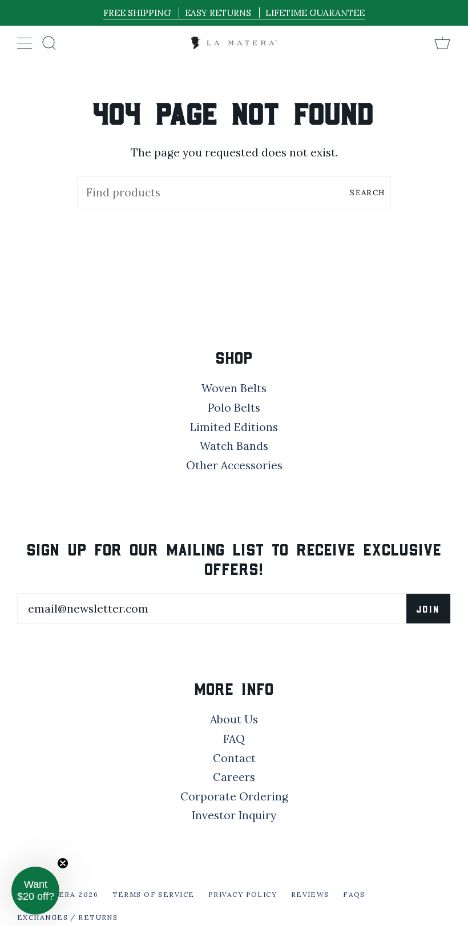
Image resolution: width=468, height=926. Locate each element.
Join (428, 608)
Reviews (310, 894)
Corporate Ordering (234, 796)
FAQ (234, 739)
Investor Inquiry (234, 815)
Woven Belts (234, 388)
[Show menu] (25, 42)
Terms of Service (153, 894)
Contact (234, 758)
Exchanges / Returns (67, 917)
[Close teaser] (62, 863)
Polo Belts (234, 407)
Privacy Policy (242, 894)
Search (367, 193)
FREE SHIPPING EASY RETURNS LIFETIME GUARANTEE (234, 12)
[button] (35, 891)
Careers (234, 777)
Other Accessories (234, 465)
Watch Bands (234, 446)
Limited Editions (234, 427)
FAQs (354, 894)
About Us (234, 719)
